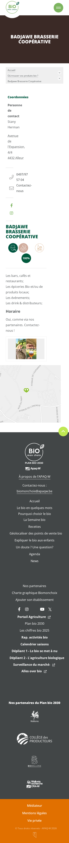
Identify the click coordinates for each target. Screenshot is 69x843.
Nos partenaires (34, 586)
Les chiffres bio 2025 (34, 630)
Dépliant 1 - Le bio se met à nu (35, 651)
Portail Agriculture (31, 617)
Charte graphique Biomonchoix (34, 593)
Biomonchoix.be (12, 7)
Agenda (34, 554)
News (35, 561)
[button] (26, 390)
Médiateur (34, 805)
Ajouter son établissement (35, 600)
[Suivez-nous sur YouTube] (42, 609)
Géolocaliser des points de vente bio (36, 533)
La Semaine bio (34, 520)
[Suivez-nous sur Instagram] (27, 609)
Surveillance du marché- (31, 664)
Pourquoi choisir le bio (34, 514)
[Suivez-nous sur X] (50, 609)
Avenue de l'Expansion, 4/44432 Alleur (16, 147)
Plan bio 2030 (34, 623)
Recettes (34, 527)
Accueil (35, 501)
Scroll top (63, 431)
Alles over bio (31, 671)
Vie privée (34, 820)
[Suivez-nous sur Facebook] (19, 609)
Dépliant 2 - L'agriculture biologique (37, 658)
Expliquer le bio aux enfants (34, 540)
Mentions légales (34, 813)
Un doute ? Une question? (34, 547)
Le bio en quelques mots (34, 508)
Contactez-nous (24, 188)
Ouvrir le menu (58, 7)
